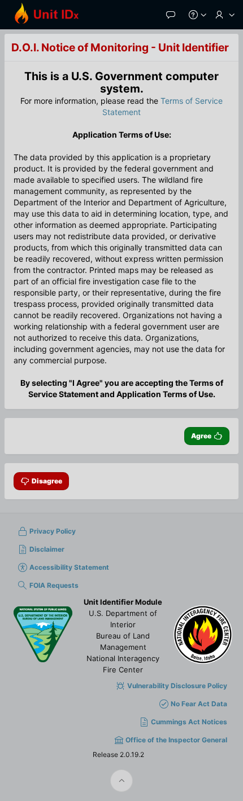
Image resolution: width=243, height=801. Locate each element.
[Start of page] (121, 780)
